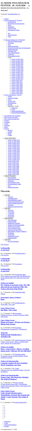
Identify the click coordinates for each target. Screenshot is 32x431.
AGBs (6, 423)
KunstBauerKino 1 (20, 253)
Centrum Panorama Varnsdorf (23, 340)
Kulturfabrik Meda (20, 274)
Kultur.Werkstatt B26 (20, 402)
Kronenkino (18, 264)
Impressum (7, 421)
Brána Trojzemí (19, 382)
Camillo (17, 368)
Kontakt (6, 426)
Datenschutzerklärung (10, 425)
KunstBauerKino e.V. (14, 14)
